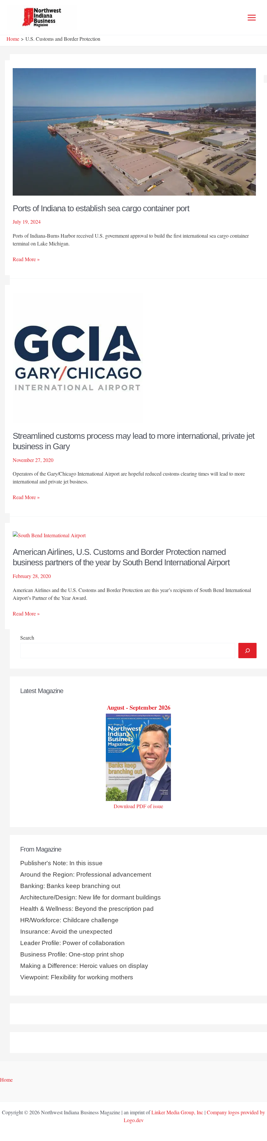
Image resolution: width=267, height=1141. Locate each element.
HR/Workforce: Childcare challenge (69, 920)
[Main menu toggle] (251, 17)
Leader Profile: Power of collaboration (72, 943)
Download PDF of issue (138, 806)
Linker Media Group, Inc (177, 1112)
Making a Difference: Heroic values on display (84, 965)
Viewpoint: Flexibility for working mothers (76, 977)
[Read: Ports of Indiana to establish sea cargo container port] (134, 130)
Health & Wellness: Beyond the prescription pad (87, 908)
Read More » (26, 259)
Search (27, 637)
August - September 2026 (138, 707)
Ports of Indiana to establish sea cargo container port (101, 208)
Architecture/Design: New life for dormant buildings (90, 897)
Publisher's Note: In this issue (61, 863)
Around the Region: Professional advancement (85, 874)
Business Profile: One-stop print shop (72, 954)
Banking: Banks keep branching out (70, 885)
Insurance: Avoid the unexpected (66, 931)
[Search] (247, 650)
